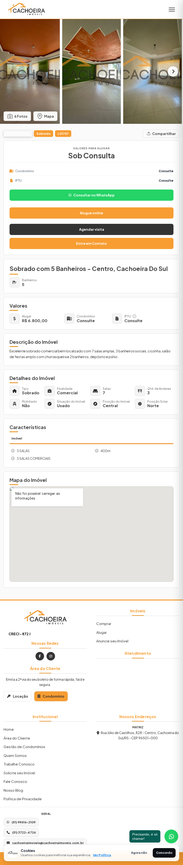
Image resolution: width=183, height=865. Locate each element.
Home (9, 729)
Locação (20, 696)
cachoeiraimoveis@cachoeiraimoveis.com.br (48, 843)
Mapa (49, 116)
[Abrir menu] (171, 9)
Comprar (103, 623)
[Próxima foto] (173, 71)
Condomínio (53, 696)
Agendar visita (91, 229)
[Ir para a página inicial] (45, 618)
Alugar (101, 632)
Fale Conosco (15, 781)
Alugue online (91, 213)
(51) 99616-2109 (24, 822)
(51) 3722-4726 (24, 832)
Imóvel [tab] (16, 438)
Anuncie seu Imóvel (112, 641)
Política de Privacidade (23, 798)
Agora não (139, 853)
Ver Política (102, 855)
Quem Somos (15, 755)
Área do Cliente (17, 738)
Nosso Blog (13, 790)
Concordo (164, 853)
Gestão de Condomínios (24, 746)
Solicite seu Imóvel (19, 772)
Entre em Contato (91, 243)
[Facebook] (40, 656)
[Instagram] (50, 656)
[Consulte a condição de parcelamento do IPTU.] (134, 316)
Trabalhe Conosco (19, 764)
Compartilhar (164, 133)
